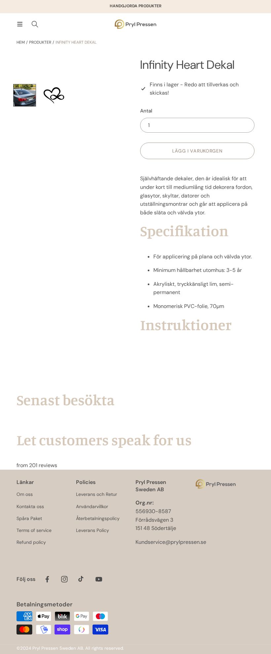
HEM (21, 42)
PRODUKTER (40, 42)
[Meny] (20, 24)
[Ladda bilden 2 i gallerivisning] (54, 95)
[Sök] (34, 24)
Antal (146, 111)
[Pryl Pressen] (135, 24)
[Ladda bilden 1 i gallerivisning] (24, 95)
